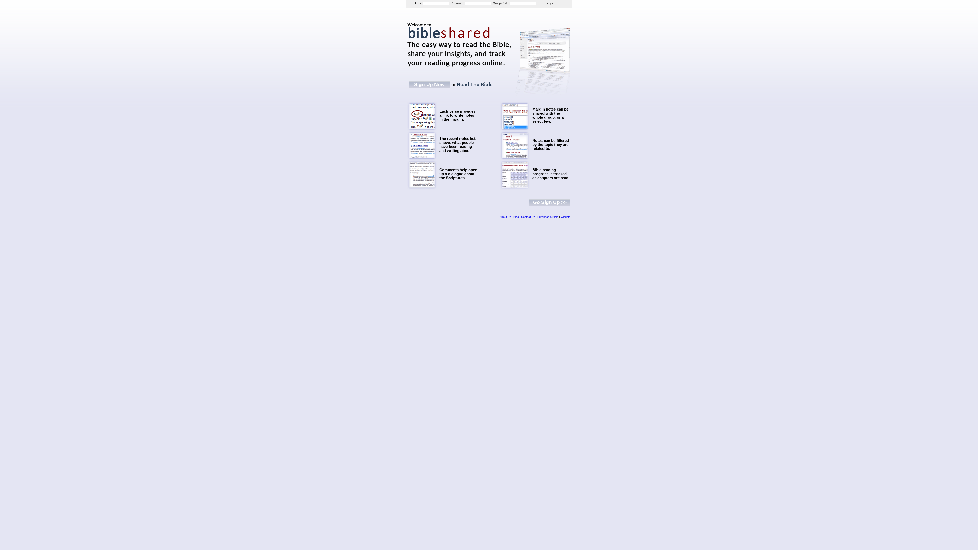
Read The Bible (475, 84)
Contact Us (528, 216)
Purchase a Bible (547, 216)
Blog (516, 216)
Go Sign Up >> (550, 202)
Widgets (565, 216)
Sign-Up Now (429, 84)
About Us (505, 216)
